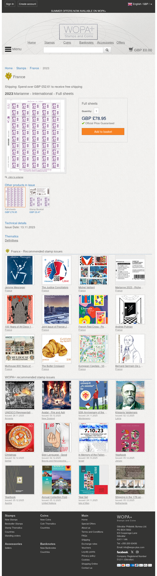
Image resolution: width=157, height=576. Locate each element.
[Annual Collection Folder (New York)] (59, 480)
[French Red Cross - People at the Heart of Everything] (95, 309)
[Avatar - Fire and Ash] (59, 395)
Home (32, 42)
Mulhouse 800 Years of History (22, 366)
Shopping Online (90, 563)
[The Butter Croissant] (59, 349)
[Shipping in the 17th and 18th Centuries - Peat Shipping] (132, 480)
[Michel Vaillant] (95, 270)
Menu (16, 49)
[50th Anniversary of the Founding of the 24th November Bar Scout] (95, 395)
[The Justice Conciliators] (59, 270)
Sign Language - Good (54, 454)
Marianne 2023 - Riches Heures (133, 287)
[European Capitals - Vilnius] (95, 349)
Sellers (8, 547)
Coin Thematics (48, 523)
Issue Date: (12, 227)
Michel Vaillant (86, 287)
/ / (141, 3)
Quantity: (87, 111)
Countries (10, 531)
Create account (27, 3)
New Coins (45, 519)
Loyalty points (88, 551)
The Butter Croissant (53, 366)
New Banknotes (48, 547)
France (34, 68)
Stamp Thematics (13, 527)
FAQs (84, 535)
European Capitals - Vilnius (93, 366)
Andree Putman (124, 326)
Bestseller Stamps (14, 523)
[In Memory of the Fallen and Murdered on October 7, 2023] (95, 437)
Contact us (87, 567)
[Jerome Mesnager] (22, 270)
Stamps (49, 42)
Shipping (86, 539)
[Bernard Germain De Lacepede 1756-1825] (132, 349)
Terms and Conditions (92, 531)
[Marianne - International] (15, 197)
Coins (67, 42)
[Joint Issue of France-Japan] (59, 309)
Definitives (11, 240)
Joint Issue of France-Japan (57, 326)
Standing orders (13, 535)
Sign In (10, 3)
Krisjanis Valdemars (126, 412)
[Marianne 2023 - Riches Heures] (132, 270)
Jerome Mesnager (15, 287)
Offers (121, 42)
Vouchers (86, 547)
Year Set (83, 497)
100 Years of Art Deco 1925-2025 (23, 326)
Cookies (86, 559)
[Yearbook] (132, 437)
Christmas (10, 454)
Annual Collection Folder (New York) (62, 497)
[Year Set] (95, 480)
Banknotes (86, 42)
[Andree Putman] (132, 309)
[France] (9, 76)
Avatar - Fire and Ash (53, 412)
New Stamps (11, 519)
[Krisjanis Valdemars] (132, 395)
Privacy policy (88, 555)
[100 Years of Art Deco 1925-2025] (22, 309)
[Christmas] (22, 437)
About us (86, 527)
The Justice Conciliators (55, 287)
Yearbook (120, 454)
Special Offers (89, 523)
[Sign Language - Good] (59, 437)
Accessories (105, 42)
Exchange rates (89, 543)
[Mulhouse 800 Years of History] (22, 349)
